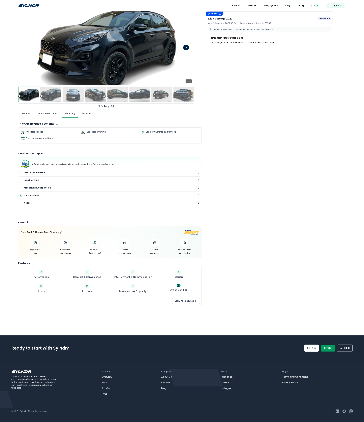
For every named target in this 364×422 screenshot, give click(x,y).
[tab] (25, 113)
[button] (106, 48)
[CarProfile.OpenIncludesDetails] (57, 124)
